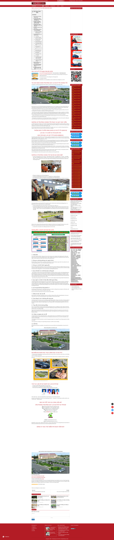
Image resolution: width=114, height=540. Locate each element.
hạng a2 (72, 251)
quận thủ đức (78, 257)
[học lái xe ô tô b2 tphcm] (76, 54)
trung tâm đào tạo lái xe (74, 272)
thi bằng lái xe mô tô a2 (74, 263)
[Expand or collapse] (41, 11)
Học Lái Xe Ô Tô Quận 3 (77, 184)
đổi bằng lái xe (73, 276)
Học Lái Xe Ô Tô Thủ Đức (77, 169)
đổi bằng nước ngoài (74, 215)
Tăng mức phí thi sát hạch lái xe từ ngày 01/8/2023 (43, 497)
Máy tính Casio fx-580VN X (75, 200)
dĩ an (71, 250)
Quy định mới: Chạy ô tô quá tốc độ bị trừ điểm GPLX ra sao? (76, 233)
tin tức (72, 227)
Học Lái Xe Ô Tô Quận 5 (77, 181)
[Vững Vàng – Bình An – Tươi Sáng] (39, 3)
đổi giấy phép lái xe (74, 218)
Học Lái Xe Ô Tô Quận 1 (77, 187)
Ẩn (37, 12)
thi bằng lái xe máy (74, 223)
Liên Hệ (33, 530)
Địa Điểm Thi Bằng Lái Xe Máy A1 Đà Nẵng (43, 500)
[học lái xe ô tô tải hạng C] (76, 62)
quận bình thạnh (73, 255)
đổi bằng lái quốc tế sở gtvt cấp (76, 213)
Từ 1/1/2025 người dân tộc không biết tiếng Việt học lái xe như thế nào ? (76, 244)
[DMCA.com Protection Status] (73, 528)
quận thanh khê (73, 257)
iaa (76, 252)
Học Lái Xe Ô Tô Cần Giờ (77, 155)
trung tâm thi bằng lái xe (74, 270)
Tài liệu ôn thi (34, 528)
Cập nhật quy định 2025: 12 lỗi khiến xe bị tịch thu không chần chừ (76, 238)
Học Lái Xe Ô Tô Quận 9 (77, 175)
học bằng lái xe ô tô (74, 220)
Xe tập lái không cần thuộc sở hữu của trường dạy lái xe (62, 497)
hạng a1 (79, 250)
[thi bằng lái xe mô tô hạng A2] (76, 145)
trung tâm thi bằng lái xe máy (75, 271)
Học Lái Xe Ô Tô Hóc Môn (77, 151)
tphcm (72, 265)
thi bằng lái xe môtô (74, 225)
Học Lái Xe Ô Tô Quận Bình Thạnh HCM (38, 477)
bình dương (79, 249)
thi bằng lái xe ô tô (73, 264)
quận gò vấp (73, 256)
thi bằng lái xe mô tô (74, 262)
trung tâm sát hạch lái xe (74, 269)
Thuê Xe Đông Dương (75, 286)
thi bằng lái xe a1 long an (74, 258)
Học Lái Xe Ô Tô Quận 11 (77, 172)
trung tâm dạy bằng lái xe (77, 265)
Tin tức (33, 529)
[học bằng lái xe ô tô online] (76, 195)
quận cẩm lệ (78, 255)
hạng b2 (75, 251)
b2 (76, 249)
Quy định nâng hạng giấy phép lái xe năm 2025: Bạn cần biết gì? (76, 236)
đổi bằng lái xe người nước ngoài (75, 277)
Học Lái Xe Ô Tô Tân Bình (77, 166)
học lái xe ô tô (73, 252)
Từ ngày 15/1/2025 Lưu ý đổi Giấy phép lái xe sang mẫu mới (76, 241)
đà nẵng (79, 275)
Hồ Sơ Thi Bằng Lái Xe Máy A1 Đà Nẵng (43, 505)
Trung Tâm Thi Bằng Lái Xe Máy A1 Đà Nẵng (62, 505)
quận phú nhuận (78, 256)
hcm (74, 250)
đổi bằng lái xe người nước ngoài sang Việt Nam (75, 279)
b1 (74, 249)
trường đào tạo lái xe (74, 275)
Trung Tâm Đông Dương (75, 287)
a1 (71, 249)
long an (79, 252)
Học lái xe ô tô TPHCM (43, 74)
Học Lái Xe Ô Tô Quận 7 (77, 178)
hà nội (76, 250)
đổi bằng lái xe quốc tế (74, 280)
